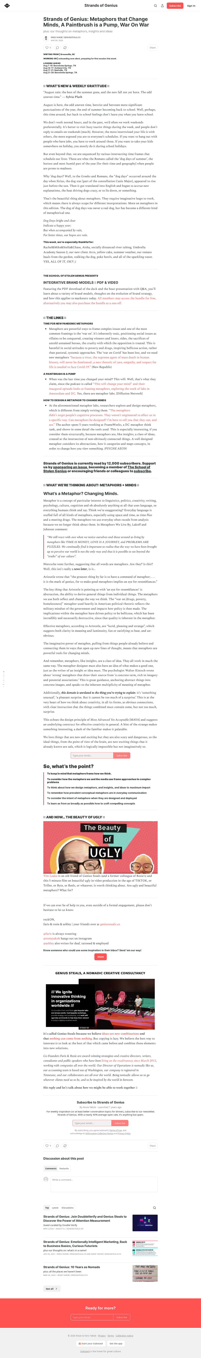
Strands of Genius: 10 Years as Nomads (71, 1267)
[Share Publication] (162, 6)
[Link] (38, 85)
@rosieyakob (51, 938)
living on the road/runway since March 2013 (129, 1060)
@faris (47, 934)
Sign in (191, 5)
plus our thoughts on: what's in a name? (65, 1250)
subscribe (142, 471)
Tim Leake (50, 876)
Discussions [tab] (67, 1207)
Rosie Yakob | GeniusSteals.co (106, 1254)
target (61, 415)
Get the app (116, 1343)
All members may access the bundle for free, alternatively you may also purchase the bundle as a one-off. (99, 300)
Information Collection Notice (99, 1133)
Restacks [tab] (64, 1168)
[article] (100, 1224)
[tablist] (57, 1168)
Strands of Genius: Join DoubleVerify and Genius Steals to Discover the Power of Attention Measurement (85, 1218)
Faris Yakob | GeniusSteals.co (65, 37)
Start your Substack (92, 1343)
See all (50, 1288)
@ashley (48, 943)
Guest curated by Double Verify (60, 1225)
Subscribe (175, 5)
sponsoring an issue (70, 467)
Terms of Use (116, 1130)
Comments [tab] (50, 1168)
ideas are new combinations (120, 1033)
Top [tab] (47, 1207)
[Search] (155, 6)
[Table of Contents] (3, 679)
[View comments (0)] (57, 48)
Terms (110, 1335)
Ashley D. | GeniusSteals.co (69, 1229)
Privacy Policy (124, 1133)
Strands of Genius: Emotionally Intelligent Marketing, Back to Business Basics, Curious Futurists (85, 1244)
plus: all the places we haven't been (62, 1271)
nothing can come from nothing (71, 1038)
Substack (85, 1351)
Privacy (102, 1335)
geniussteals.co (110, 924)
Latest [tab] (55, 1207)
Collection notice (124, 1335)
